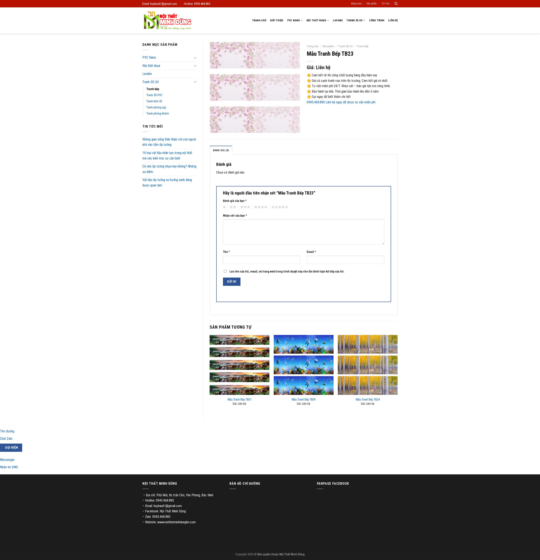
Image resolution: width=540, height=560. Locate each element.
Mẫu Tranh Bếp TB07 (239, 399)
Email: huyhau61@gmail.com (159, 4)
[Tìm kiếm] (396, 4)
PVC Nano (293, 20)
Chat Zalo (6, 439)
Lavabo (338, 20)
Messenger (7, 460)
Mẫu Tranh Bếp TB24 (368, 399)
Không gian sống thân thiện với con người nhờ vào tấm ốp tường (169, 142)
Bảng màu (356, 3)
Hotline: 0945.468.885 (197, 4)
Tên (226, 252)
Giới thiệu (277, 20)
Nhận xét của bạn (235, 215)
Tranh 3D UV (354, 20)
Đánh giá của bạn (235, 201)
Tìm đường (7, 431)
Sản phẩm (371, 3)
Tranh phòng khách (157, 113)
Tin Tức (385, 3)
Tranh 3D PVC (154, 95)
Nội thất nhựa (316, 20)
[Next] (397, 374)
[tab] (221, 150)
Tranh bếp (152, 89)
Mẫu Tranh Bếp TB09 (304, 399)
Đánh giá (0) (221, 150)
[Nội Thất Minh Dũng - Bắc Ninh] (167, 20)
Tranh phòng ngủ (156, 107)
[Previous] (210, 374)
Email (311, 252)
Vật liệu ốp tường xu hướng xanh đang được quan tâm (167, 182)
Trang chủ (259, 20)
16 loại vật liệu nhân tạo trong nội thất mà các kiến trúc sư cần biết (167, 155)
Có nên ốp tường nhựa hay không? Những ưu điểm (169, 169)
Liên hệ (393, 20)
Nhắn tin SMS (9, 467)
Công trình (377, 20)
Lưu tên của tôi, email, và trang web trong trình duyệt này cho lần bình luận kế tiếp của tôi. (287, 271)
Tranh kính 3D (154, 101)
